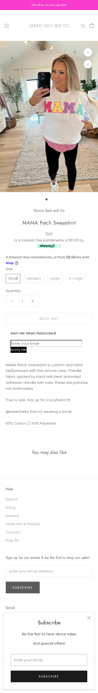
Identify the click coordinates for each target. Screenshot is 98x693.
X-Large (76, 278)
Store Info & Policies (23, 523)
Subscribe (49, 676)
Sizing (10, 507)
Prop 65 (12, 540)
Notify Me (18, 349)
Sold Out (49, 318)
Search (12, 499)
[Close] (89, 618)
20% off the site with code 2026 (49, 5)
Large (55, 278)
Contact (13, 532)
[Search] (83, 25)
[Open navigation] (6, 25)
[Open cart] (92, 25)
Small (13, 278)
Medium (34, 278)
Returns (12, 515)
